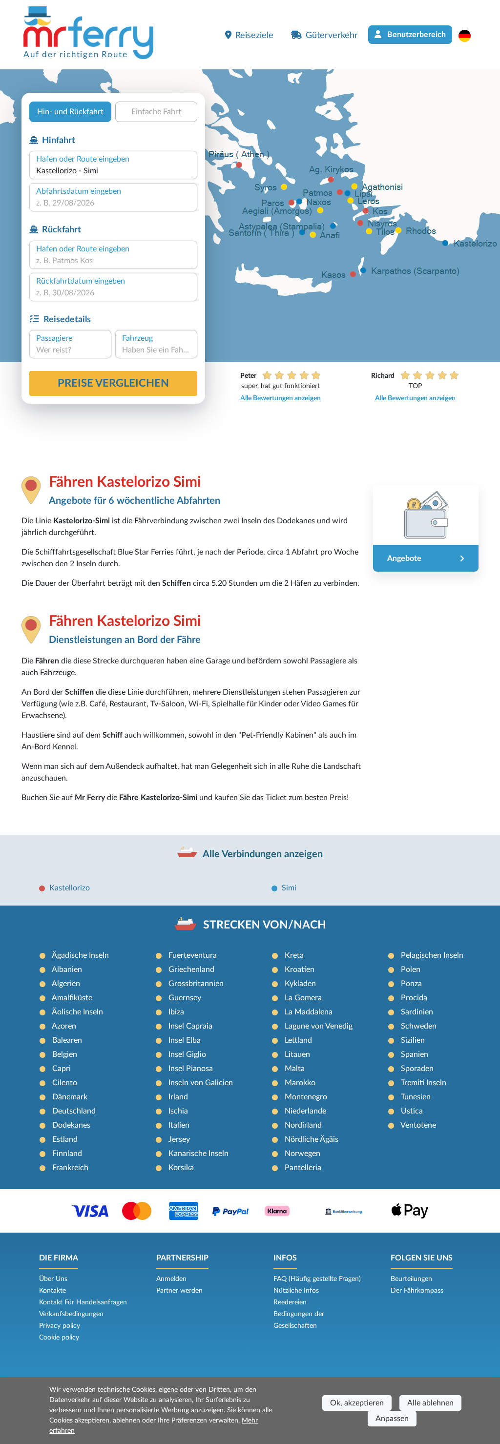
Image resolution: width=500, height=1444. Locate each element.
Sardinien (417, 1012)
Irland (178, 1097)
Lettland (298, 1040)
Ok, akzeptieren (357, 1403)
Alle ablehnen (430, 1403)
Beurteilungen (411, 1279)
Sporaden (417, 1069)
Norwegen (302, 1153)
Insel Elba (184, 1040)
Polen (410, 969)
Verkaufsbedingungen (71, 1314)
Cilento (64, 1083)
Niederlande (305, 1111)
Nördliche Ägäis (311, 1139)
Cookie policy (59, 1337)
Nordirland (303, 1125)
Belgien (64, 1054)
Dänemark (69, 1097)
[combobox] (113, 171)
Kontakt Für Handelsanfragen (83, 1302)
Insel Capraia (190, 1026)
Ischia (178, 1111)
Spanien (414, 1054)
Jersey (179, 1139)
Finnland (67, 1153)
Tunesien (416, 1097)
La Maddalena (309, 1012)
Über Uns (53, 1279)
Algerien (66, 984)
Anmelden (171, 1279)
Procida (414, 998)
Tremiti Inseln (423, 1083)
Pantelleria (303, 1168)
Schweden (419, 1026)
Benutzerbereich (415, 35)
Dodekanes (71, 1125)
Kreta (294, 955)
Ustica (412, 1111)
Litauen (297, 1054)
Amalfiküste (72, 998)
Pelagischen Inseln (432, 955)
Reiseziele (254, 35)
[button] (469, 35)
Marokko (300, 1083)
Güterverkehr (332, 35)
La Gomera (303, 998)
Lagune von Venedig (319, 1026)
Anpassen (392, 1419)
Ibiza (176, 1012)
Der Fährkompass (417, 1290)
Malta (295, 1069)
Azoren (64, 1026)
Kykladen (300, 984)
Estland (65, 1139)
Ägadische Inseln (80, 955)
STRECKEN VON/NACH (264, 925)
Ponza (411, 984)
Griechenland (191, 969)
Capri (61, 1069)
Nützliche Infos (296, 1290)
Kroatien (299, 969)
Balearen (67, 1040)
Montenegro (306, 1097)
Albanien (67, 969)
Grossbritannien (196, 984)
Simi (289, 888)
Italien (178, 1125)
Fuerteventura (192, 955)
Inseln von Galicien (200, 1083)
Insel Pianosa (190, 1069)
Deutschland (74, 1111)
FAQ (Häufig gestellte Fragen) (317, 1279)
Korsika (181, 1168)
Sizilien (413, 1040)
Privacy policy (59, 1325)
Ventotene (418, 1125)
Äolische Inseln (77, 1012)
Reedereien (290, 1302)
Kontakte (52, 1290)
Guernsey (184, 998)
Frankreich (70, 1168)
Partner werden (179, 1290)
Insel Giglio (187, 1054)
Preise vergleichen (113, 383)
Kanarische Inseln (198, 1153)
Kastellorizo (69, 888)
